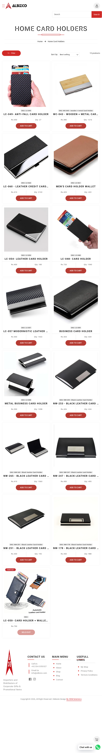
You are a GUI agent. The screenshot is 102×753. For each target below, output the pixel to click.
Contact (59, 680)
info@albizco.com (39, 673)
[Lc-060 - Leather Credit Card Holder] (26, 157)
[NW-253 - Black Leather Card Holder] (76, 374)
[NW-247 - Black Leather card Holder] (76, 447)
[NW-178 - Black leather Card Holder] (76, 519)
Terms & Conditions (89, 675)
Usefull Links (83, 658)
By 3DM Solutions (74, 699)
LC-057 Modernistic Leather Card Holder (34, 331)
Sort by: (54, 54)
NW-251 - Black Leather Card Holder (30, 548)
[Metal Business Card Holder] (26, 374)
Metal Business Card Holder (26, 403)
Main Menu (60, 656)
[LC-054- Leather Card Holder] (26, 229)
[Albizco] (9, 664)
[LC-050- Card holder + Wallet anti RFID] (26, 591)
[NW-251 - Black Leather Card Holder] (26, 519)
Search (97, 14)
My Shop (84, 667)
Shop (58, 672)
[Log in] (97, 6)
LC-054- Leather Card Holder (26, 258)
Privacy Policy (87, 671)
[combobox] (72, 14)
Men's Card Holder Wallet (76, 186)
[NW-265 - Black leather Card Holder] (26, 447)
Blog (58, 676)
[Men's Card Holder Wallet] (76, 157)
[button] (4, 6)
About (58, 668)
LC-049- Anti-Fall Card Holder (26, 114)
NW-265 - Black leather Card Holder (30, 475)
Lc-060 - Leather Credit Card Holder (30, 186)
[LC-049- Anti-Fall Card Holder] (26, 85)
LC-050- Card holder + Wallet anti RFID (32, 620)
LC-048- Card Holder (76, 258)
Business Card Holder (75, 331)
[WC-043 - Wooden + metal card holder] (76, 85)
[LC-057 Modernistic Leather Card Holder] (26, 302)
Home (58, 664)
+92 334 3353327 (39, 666)
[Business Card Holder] (76, 302)
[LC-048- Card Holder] (76, 229)
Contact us (36, 656)
